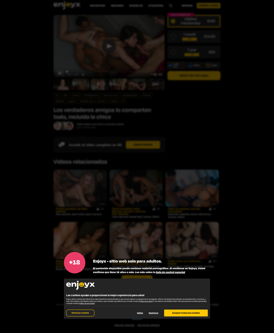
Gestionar (153, 313)
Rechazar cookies (80, 312)
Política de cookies (146, 301)
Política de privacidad (86, 303)
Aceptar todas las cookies (186, 313)
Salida (140, 313)
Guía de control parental (170, 272)
